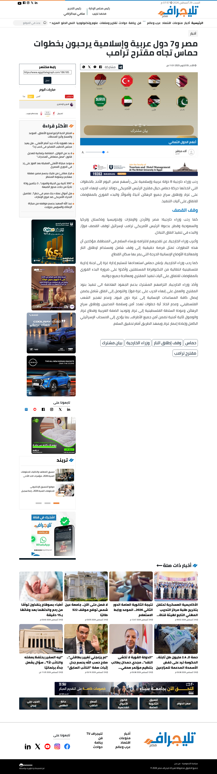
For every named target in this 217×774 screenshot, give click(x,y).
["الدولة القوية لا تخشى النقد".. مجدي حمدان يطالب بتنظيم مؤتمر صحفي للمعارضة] (131, 639)
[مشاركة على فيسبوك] (24, 2)
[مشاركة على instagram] (28, 2)
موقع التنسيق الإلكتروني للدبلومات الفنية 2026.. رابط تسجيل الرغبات (37, 491)
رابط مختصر (47, 67)
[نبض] (26, 409)
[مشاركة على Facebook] (67, 746)
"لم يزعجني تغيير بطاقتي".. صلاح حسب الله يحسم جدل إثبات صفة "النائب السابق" (87, 662)
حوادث (123, 23)
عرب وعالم (154, 23)
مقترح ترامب (185, 353)
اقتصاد (166, 23)
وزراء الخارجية (138, 343)
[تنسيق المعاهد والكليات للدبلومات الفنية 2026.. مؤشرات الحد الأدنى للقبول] (65, 475)
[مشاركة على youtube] (19, 3)
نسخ (47, 80)
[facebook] (43, 409)
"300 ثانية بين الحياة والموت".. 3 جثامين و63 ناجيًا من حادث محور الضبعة (48, 185)
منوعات (177, 23)
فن (139, 23)
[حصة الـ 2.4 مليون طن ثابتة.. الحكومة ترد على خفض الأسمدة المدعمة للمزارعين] (176, 639)
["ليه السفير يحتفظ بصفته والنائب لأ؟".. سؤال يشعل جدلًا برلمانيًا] (41, 639)
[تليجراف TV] (144, 21)
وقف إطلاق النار (167, 343)
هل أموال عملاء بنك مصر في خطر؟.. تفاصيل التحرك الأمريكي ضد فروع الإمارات (47, 195)
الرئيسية (197, 23)
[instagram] (51, 409)
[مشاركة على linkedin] (36, 2)
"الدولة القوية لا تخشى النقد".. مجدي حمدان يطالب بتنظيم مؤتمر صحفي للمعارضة (132, 662)
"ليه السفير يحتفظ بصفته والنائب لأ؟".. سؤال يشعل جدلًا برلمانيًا (43, 662)
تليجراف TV (95, 733)
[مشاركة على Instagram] (57, 746)
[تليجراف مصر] (178, 11)
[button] (56, 503)
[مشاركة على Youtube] (47, 746)
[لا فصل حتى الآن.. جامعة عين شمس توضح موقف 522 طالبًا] (86, 586)
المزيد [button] (55, 23)
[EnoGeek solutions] (31, 765)
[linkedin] (68, 409)
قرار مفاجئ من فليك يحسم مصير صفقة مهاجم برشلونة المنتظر (49, 175)
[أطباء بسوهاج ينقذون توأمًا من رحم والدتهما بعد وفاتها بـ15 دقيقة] (41, 586)
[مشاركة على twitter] (32, 2)
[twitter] (60, 409)
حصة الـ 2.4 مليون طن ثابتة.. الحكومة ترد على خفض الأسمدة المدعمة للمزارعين (177, 662)
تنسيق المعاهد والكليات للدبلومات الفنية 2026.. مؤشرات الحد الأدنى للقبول (37, 476)
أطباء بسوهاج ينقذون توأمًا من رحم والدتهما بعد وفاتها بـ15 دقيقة (41, 610)
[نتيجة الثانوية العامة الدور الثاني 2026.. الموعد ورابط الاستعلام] (131, 586)
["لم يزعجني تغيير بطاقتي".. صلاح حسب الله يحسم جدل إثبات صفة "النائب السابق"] (86, 639)
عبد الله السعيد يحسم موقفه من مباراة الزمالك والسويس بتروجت (50, 205)
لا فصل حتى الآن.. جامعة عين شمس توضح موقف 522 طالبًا (86, 610)
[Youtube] (34, 409)
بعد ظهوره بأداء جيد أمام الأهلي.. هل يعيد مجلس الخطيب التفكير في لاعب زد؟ (48, 144)
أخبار (187, 23)
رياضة (132, 23)
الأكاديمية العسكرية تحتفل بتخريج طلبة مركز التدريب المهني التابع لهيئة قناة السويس (177, 610)
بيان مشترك (112, 343)
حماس (190, 343)
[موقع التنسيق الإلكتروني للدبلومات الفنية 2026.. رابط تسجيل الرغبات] (65, 490)
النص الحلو (68, 23)
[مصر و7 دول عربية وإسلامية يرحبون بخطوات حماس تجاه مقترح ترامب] (95, 67)
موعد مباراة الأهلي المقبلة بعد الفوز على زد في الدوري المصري (47, 165)
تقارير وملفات (108, 23)
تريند (62, 460)
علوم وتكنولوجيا (87, 23)
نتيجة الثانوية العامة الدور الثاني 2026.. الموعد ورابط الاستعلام (133, 610)
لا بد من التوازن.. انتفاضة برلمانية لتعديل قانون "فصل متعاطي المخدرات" (49, 155)
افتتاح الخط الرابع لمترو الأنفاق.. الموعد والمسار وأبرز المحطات (50, 134)
